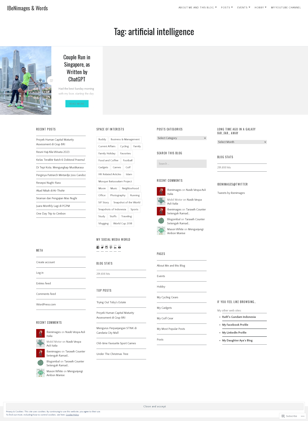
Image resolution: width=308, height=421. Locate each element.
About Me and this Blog (171, 265)
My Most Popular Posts (171, 328)
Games (117, 167)
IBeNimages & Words (27, 8)
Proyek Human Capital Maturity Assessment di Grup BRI (55, 142)
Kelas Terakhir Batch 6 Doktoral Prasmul (60, 159)
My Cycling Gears (167, 297)
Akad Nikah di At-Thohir (50, 190)
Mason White (175, 229)
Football (127, 160)
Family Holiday (106, 153)
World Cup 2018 (122, 223)
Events (242, 7)
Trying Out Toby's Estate (111, 302)
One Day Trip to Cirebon (51, 213)
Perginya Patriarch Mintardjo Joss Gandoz (61, 175)
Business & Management (125, 139)
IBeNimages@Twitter (232, 184)
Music (113, 188)
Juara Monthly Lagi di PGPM (53, 206)
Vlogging (103, 223)
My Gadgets (164, 307)
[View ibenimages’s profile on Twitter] (102, 247)
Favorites (125, 153)
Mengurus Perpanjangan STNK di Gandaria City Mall (116, 330)
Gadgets (103, 167)
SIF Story (103, 202)
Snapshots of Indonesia (112, 209)
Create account (45, 262)
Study (101, 216)
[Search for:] (182, 163)
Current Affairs (106, 146)
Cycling (124, 146)
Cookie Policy (72, 415)
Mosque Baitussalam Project (115, 181)
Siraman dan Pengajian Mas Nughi (56, 198)
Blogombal (173, 219)
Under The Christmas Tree (112, 354)
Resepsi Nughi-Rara (48, 182)
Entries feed (43, 283)
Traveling (126, 216)
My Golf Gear (165, 318)
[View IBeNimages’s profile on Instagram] (106, 247)
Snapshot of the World (127, 202)
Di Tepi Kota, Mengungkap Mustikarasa (60, 167)
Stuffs (113, 216)
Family (137, 146)
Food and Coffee (108, 160)
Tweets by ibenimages (231, 193)
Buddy (102, 139)
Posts (225, 7)
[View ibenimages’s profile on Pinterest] (110, 247)
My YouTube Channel (286, 7)
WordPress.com (46, 304)
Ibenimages (174, 190)
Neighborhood (130, 188)
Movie (102, 188)
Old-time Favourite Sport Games (116, 343)
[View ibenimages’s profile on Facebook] (97, 247)
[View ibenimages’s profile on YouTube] (119, 247)
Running (135, 195)
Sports (134, 209)
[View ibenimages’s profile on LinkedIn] (115, 247)
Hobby (259, 7)
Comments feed (46, 294)
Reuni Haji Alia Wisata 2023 (53, 152)
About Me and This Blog (196, 7)
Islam (129, 174)
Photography (117, 195)
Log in (39, 272)
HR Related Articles (109, 174)
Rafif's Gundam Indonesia (239, 317)
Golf (128, 167)
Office (102, 195)
